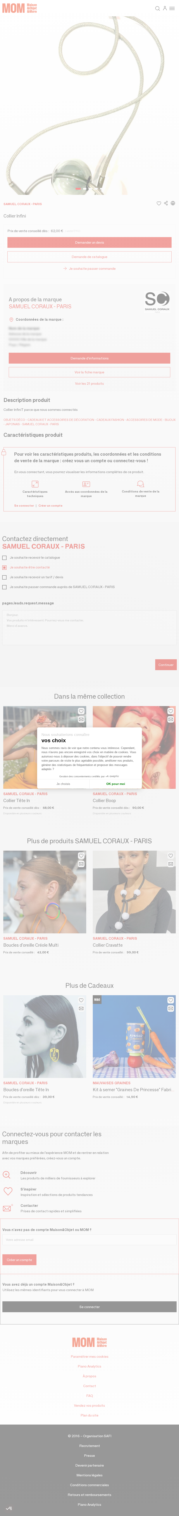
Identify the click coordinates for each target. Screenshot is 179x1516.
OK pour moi (115, 784)
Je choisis (63, 784)
